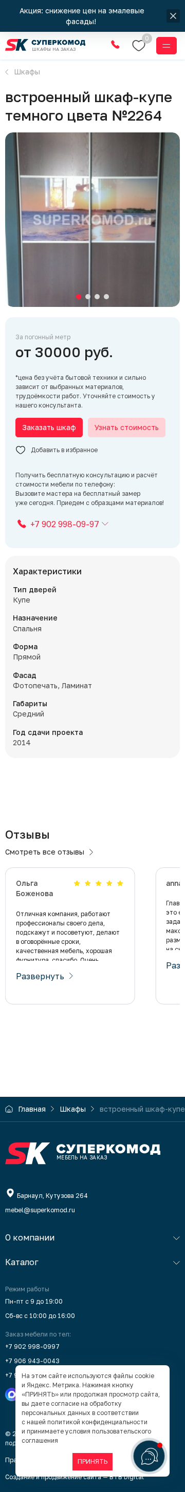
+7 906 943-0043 (32, 1361)
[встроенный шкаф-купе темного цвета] (92, 219)
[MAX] (11, 1394)
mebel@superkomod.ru (40, 1210)
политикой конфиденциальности (97, 1422)
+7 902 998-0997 (32, 1346)
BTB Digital (126, 1477)
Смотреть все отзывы (44, 851)
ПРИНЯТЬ (92, 1461)
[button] (78, 296)
